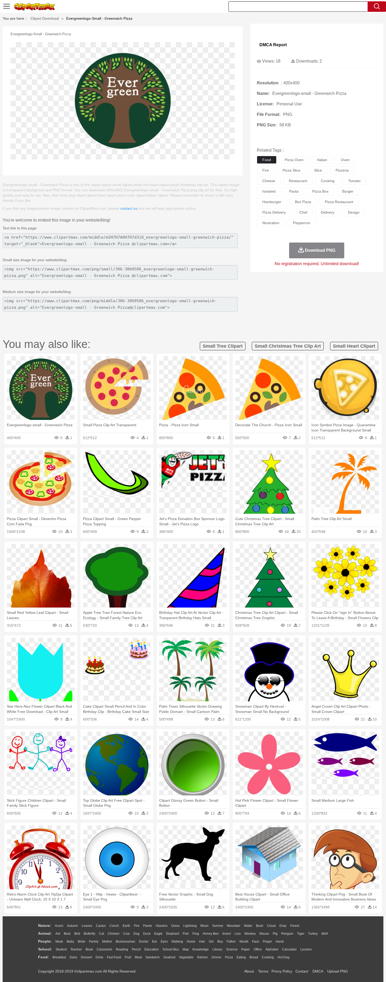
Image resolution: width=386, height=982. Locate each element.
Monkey (250, 933)
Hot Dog (283, 957)
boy (220, 941)
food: (43, 957)
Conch (114, 926)
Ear (154, 941)
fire (265, 170)
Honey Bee (211, 933)
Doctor (143, 941)
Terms (263, 971)
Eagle (158, 933)
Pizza (229, 957)
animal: (45, 933)
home (191, 941)
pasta (294, 191)
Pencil (136, 949)
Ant (57, 933)
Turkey (313, 933)
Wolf (324, 933)
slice (318, 170)
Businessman (125, 941)
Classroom (104, 949)
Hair (202, 941)
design (353, 212)
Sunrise (217, 926)
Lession (306, 949)
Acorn (59, 926)
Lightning (190, 926)
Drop (282, 926)
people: (45, 941)
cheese (268, 181)
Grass (175, 926)
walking (177, 941)
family (93, 941)
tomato (354, 181)
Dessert (86, 957)
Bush (259, 926)
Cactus (101, 926)
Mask (59, 941)
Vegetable (186, 957)
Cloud (271, 926)
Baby (70, 941)
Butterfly (89, 933)
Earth (126, 926)
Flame (147, 926)
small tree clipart (223, 346)
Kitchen (202, 957)
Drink (99, 957)
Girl (211, 941)
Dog (136, 933)
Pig (275, 933)
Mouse (264, 933)
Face (255, 941)
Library (217, 949)
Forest (294, 926)
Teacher (76, 949)
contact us (128, 208)
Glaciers (162, 926)
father (231, 941)
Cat (101, 933)
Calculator (289, 949)
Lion (237, 933)
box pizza (303, 202)
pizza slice (291, 170)
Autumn (72, 926)
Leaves (87, 926)
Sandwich (152, 957)
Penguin (287, 933)
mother (107, 941)
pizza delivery (274, 212)
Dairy (73, 957)
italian (322, 160)
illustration (270, 223)
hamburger (271, 202)
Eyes (164, 941)
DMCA (317, 971)
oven (345, 160)
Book (89, 949)
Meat (138, 957)
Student (61, 949)
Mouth (243, 941)
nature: (44, 925)
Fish (186, 933)
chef (303, 212)
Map (185, 949)
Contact (301, 971)
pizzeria (342, 170)
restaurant (298, 181)
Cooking (268, 957)
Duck (146, 933)
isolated (268, 191)
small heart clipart (354, 346)
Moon (204, 926)
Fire (136, 926)
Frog (195, 933)
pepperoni (301, 223)
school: (45, 949)
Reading (122, 949)
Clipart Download (44, 18)
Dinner (216, 957)
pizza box (320, 191)
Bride (81, 941)
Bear (67, 933)
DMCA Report (273, 45)
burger (347, 191)
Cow (126, 933)
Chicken (113, 933)
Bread (253, 957)
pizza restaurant (339, 202)
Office (258, 949)
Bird (77, 933)
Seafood (169, 957)
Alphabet (271, 949)
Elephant (172, 933)
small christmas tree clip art (288, 346)
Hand (280, 941)
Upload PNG (337, 971)
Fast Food (114, 957)
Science (232, 949)
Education (151, 949)
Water (248, 926)
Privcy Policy (282, 971)
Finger (267, 941)
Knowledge (200, 949)
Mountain (233, 926)
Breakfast (59, 957)
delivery (327, 212)
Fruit (128, 957)
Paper (245, 949)
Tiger (300, 933)
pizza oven (294, 160)
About (249, 971)
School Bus (171, 949)
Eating (241, 957)
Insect (226, 933)
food (266, 160)
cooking (328, 181)
